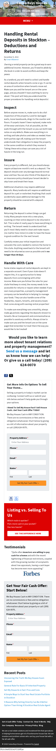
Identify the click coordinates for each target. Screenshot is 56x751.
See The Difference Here (28, 533)
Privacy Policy (31, 725)
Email (13, 458)
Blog (41, 725)
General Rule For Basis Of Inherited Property (24, 685)
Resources (19, 725)
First (11, 477)
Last (30, 477)
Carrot (36, 744)
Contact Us (28, 721)
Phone (13, 448)
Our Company (42, 14)
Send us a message (22, 351)
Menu (27, 21)
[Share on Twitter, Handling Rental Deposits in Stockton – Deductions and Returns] (11, 375)
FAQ (48, 721)
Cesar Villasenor (12, 59)
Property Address (19, 438)
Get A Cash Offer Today (19, 14)
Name (13, 468)
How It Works (40, 721)
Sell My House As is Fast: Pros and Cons (22, 690)
